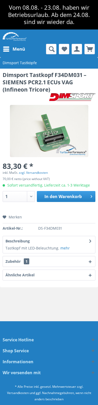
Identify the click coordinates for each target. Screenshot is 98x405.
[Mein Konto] (77, 49)
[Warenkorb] (89, 49)
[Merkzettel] (64, 49)
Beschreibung (17, 241)
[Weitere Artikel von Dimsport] (72, 97)
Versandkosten (18, 393)
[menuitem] (14, 49)
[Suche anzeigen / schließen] (51, 49)
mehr (65, 248)
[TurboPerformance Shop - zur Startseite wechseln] (15, 36)
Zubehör (16, 261)
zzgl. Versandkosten (33, 172)
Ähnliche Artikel (19, 274)
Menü (19, 49)
